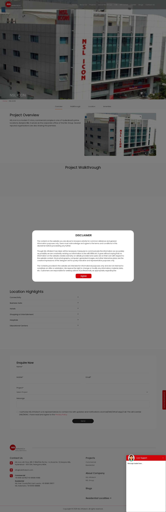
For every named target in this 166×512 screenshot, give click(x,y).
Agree (84, 276)
